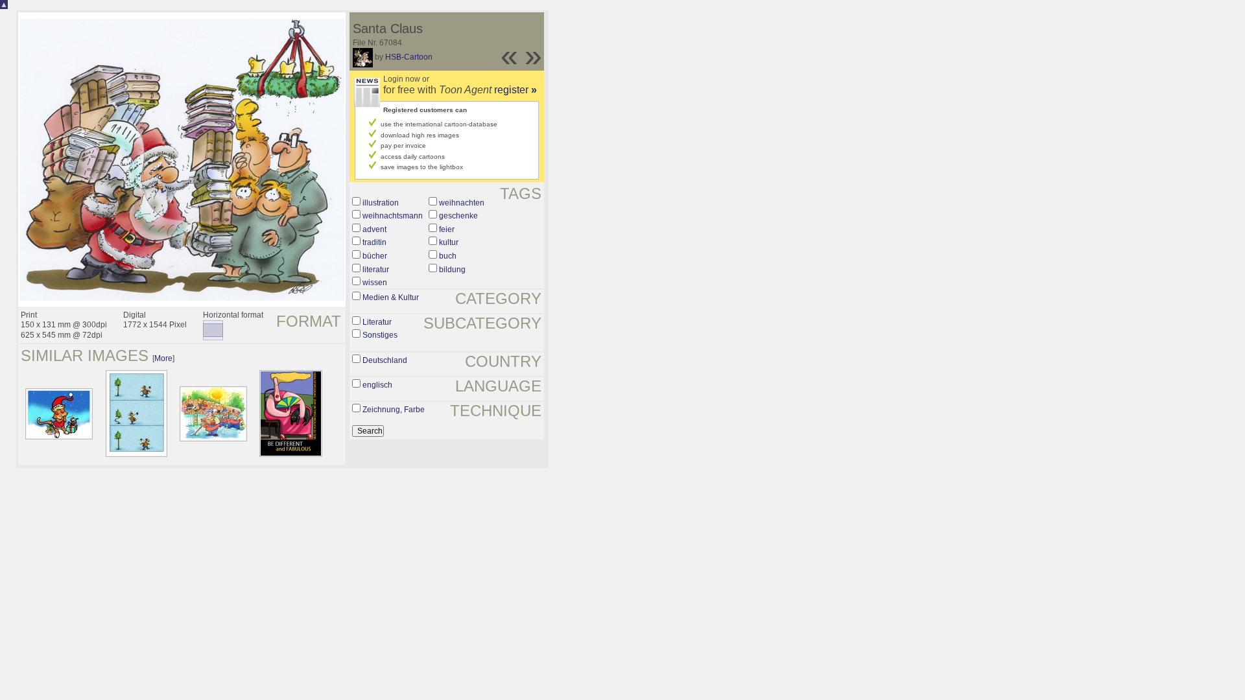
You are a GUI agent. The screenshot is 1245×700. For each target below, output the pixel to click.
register (515, 89)
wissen (374, 282)
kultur (448, 242)
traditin (374, 242)
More (163, 358)
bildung (452, 269)
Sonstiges (379, 335)
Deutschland (384, 360)
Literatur (377, 322)
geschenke (458, 215)
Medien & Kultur (390, 297)
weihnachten (461, 202)
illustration (380, 202)
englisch (377, 385)
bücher (374, 256)
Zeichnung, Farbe (393, 409)
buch (447, 256)
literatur (375, 269)
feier (447, 229)
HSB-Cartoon (409, 57)
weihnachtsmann (392, 215)
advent (374, 229)
